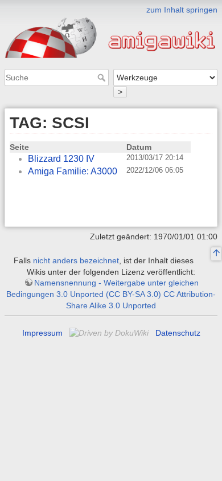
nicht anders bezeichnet (76, 260)
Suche (102, 77)
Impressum (42, 332)
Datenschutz (177, 332)
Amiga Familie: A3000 (72, 171)
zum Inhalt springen (181, 9)
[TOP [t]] (216, 254)
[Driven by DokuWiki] (110, 332)
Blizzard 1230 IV (61, 159)
